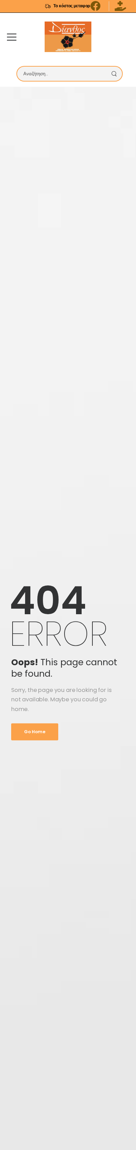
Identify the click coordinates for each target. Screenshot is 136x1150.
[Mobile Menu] (11, 37)
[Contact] (124, 37)
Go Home (34, 732)
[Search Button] (115, 74)
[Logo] (68, 37)
